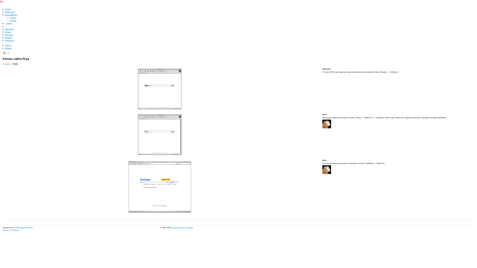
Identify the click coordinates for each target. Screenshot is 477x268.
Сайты (13, 17)
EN (1, 1)
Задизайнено (11, 14)
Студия (8, 23)
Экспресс (9, 34)
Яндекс (13, 20)
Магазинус (10, 29)
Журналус (9, 40)
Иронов (8, 37)
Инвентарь (10, 12)
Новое (8, 9)
